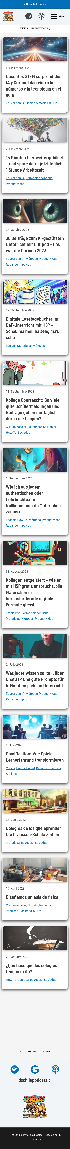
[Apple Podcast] (41, 16)
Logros (22, 979)
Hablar (30, 103)
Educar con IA (15, 103)
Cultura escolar (16, 427)
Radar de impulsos (18, 264)
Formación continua (39, 178)
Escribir (11, 520)
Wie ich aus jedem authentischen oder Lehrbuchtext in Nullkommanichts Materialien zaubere (33, 499)
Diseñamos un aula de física (32, 897)
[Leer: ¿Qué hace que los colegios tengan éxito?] (35, 938)
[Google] (35, 1069)
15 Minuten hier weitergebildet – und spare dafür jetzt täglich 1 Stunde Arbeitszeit (35, 163)
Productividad (15, 184)
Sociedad (24, 432)
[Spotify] (15, 1069)
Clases (10, 768)
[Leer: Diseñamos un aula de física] (35, 869)
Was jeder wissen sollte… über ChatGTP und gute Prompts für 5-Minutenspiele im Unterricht (35, 679)
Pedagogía (26, 842)
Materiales (24, 345)
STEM (53, 103)
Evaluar (11, 345)
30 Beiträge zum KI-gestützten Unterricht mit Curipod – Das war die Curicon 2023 (35, 244)
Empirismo (13, 613)
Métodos (42, 103)
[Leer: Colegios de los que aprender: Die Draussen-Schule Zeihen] (35, 801)
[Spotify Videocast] (28, 16)
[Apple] (55, 1069)
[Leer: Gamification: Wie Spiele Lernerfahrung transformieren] (35, 726)
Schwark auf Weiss (32, 1134)
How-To (11, 432)
